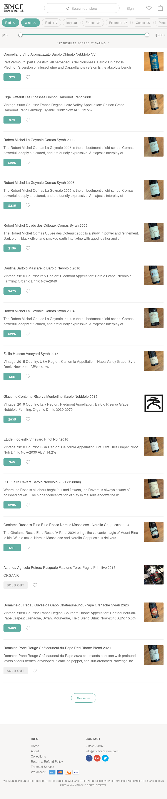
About (35, 751)
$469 (12, 628)
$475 (12, 291)
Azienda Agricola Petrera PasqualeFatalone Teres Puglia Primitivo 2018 (59, 567)
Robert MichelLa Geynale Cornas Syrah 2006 (39, 139)
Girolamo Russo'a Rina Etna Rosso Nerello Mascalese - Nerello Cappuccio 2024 (66, 524)
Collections (38, 756)
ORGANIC (11, 575)
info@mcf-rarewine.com (102, 751)
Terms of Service (42, 766)
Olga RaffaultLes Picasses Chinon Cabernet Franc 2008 (47, 96)
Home (35, 746)
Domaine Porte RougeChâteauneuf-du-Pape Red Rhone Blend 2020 (57, 647)
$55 (12, 376)
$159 (12, 248)
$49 (12, 462)
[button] (90, 758)
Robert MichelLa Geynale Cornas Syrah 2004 (39, 310)
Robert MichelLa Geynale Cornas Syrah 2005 (39, 182)
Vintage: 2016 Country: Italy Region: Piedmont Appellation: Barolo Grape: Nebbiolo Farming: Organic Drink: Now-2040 (67, 278)
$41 (12, 547)
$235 (12, 205)
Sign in (132, 8)
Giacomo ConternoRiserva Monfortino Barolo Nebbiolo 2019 (50, 396)
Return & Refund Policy (47, 761)
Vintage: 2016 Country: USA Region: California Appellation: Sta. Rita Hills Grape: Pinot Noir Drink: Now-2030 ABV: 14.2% (70, 449)
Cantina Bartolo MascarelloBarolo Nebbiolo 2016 (41, 268)
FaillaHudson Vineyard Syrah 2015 (30, 353)
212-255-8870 (95, 746)
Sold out (15, 585)
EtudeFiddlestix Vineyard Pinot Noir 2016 (35, 439)
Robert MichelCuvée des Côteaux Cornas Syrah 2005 (45, 225)
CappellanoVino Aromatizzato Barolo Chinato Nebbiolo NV (49, 54)
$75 (12, 77)
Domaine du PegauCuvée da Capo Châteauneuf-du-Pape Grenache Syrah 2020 (66, 605)
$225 (12, 162)
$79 (12, 120)
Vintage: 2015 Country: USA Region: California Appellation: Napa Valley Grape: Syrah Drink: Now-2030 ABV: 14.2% (70, 364)
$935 (12, 419)
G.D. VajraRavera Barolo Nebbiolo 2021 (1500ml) (42, 481)
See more (83, 698)
